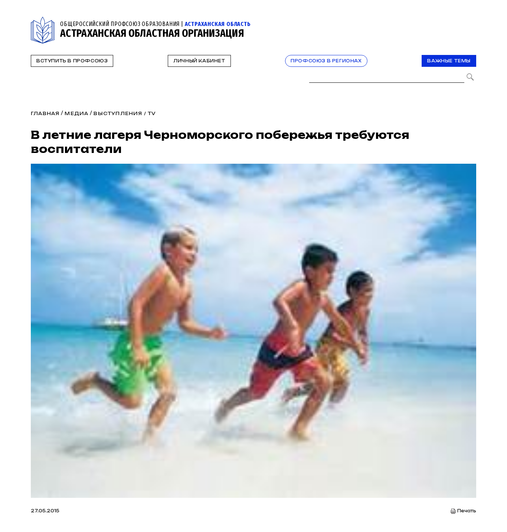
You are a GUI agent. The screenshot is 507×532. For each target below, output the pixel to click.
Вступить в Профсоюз (72, 60)
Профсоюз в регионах (326, 60)
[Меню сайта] (470, 21)
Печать (466, 511)
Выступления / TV (125, 113)
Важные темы (449, 60)
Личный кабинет (199, 60)
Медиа (76, 113)
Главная (45, 113)
